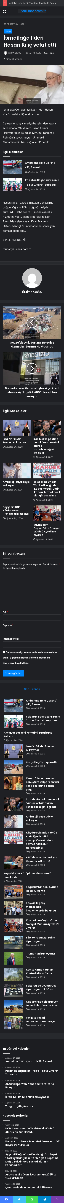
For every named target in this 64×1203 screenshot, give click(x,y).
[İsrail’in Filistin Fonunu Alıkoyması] (17, 428)
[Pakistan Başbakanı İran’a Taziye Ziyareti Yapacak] (12, 184)
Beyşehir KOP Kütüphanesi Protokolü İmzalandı (16, 510)
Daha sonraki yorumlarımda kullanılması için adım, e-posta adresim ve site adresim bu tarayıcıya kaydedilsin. (30, 657)
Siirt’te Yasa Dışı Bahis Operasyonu (40, 939)
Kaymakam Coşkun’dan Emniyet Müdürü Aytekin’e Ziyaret (46, 530)
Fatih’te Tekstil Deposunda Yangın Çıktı (41, 1019)
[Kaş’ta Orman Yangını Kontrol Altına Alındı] (13, 974)
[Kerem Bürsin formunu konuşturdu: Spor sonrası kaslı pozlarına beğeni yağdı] (13, 783)
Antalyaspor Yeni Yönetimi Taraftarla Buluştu (33, 3)
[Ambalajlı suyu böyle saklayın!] (17, 470)
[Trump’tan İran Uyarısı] (13, 958)
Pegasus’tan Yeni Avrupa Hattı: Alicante (42, 889)
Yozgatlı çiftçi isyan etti (41, 762)
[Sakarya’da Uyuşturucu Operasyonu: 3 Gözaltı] (13, 990)
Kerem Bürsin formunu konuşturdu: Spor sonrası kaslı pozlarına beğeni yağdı (42, 783)
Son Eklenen (32, 689)
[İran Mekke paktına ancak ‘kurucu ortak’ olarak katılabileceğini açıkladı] (47, 428)
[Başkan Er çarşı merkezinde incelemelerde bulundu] (13, 908)
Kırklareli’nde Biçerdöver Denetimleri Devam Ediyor (43, 1003)
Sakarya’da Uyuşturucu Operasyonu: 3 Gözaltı (41, 987)
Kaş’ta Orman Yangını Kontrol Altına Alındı (40, 971)
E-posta (8, 625)
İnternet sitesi (11, 638)
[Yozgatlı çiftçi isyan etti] (13, 767)
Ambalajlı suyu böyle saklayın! (16, 483)
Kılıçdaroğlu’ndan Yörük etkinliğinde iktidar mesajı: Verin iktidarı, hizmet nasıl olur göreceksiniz (46, 488)
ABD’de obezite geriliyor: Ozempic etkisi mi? (42, 859)
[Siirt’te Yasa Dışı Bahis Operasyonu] (13, 942)
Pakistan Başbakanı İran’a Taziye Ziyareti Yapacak (43, 718)
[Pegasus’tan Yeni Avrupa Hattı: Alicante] (13, 892)
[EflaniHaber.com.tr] (32, 11)
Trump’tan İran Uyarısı (40, 953)
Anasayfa (11, 23)
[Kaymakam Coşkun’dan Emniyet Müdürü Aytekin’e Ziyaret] (47, 513)
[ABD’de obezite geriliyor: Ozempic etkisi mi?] (13, 862)
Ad (5, 611)
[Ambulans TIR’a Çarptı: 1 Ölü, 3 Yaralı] (12, 167)
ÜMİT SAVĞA (15, 53)
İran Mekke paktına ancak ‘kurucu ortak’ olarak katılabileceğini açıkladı (43, 803)
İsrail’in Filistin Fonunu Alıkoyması (15, 440)
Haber (22, 23)
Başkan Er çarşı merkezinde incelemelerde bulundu (41, 906)
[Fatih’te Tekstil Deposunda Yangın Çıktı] (13, 1022)
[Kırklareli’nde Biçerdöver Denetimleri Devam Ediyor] (13, 1006)
